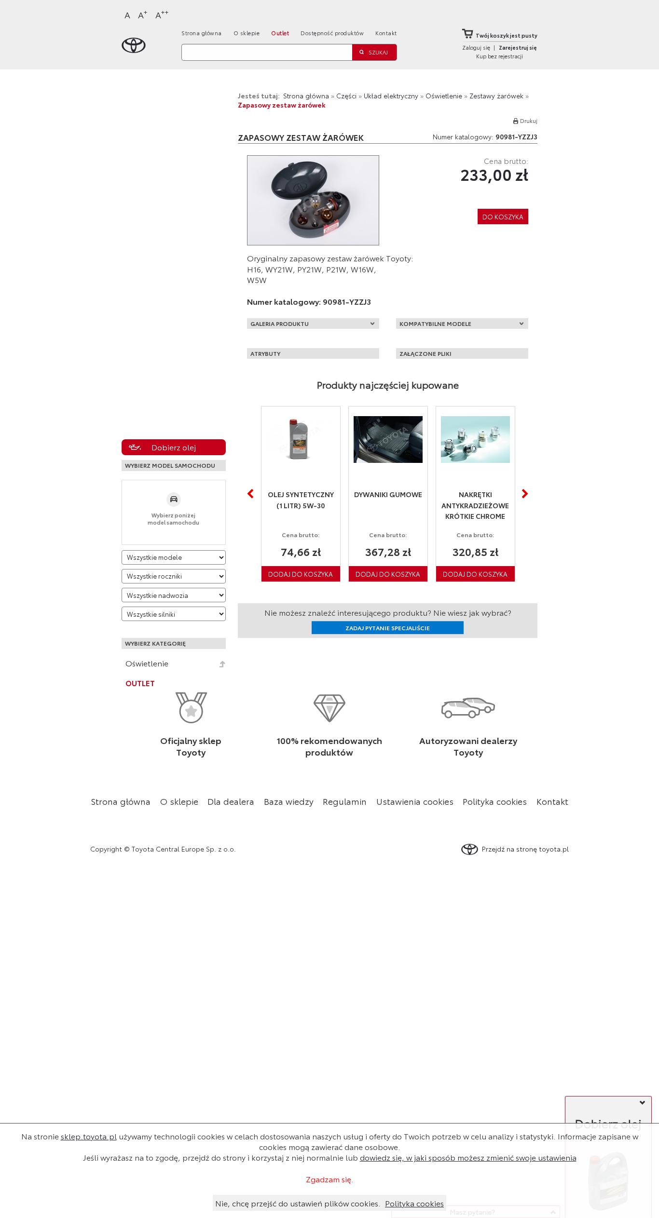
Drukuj (528, 120)
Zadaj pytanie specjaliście (387, 627)
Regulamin (345, 801)
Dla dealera (230, 801)
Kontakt (386, 33)
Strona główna (201, 33)
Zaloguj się (476, 47)
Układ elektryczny (391, 95)
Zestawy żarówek (496, 95)
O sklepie (246, 33)
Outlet (280, 33)
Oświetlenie (146, 663)
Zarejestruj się (518, 47)
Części (346, 95)
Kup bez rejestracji (499, 56)
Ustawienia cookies (414, 801)
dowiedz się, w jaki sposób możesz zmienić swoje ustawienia (468, 1157)
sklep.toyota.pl (89, 1135)
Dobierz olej (173, 446)
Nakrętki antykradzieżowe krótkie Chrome (475, 505)
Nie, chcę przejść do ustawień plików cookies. (298, 1202)
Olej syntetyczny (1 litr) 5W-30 (301, 499)
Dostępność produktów (332, 33)
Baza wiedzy (289, 801)
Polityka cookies (495, 801)
